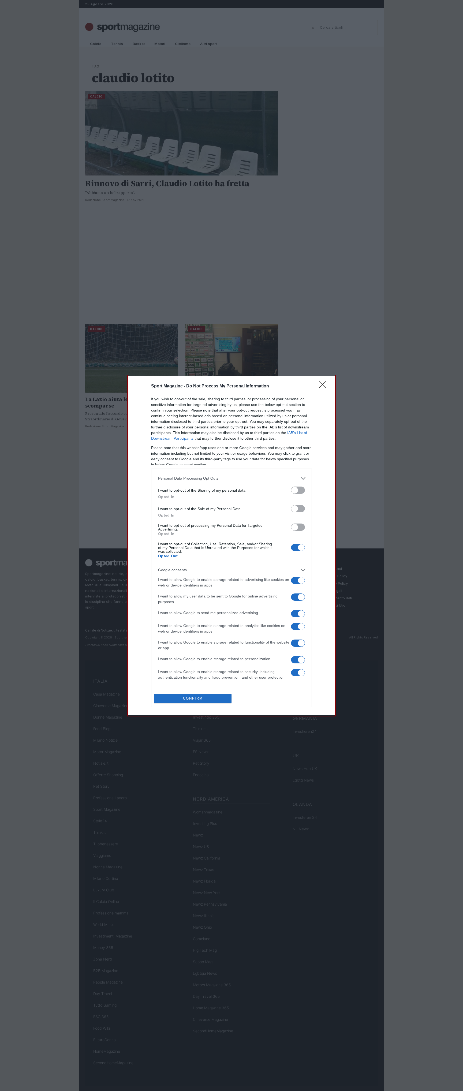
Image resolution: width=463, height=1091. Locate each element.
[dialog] (231, 545)
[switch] (298, 490)
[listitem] (231, 478)
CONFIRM (193, 698)
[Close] (324, 386)
